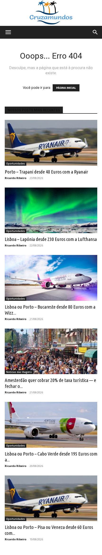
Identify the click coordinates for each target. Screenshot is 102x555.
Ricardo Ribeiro (15, 178)
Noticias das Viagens (19, 372)
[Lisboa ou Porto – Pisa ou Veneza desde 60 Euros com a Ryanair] (51, 498)
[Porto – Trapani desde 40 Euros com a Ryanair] (51, 143)
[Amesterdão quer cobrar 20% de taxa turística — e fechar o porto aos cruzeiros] (51, 351)
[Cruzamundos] (51, 13)
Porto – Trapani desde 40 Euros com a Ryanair (46, 171)
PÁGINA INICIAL (66, 87)
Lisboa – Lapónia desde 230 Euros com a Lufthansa (51, 239)
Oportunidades (15, 163)
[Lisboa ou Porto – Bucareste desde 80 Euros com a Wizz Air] (51, 278)
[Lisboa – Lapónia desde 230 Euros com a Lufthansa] (51, 210)
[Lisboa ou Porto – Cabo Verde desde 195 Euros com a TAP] (51, 425)
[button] (8, 32)
